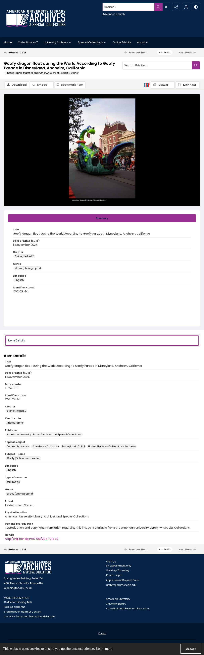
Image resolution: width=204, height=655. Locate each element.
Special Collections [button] (90, 42)
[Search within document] (196, 65)
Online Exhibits (122, 42)
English (19, 280)
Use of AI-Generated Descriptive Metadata (29, 616)
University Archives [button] (56, 42)
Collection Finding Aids (18, 602)
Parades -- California (45, 446)
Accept (191, 648)
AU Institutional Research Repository (128, 608)
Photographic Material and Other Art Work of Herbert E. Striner (42, 73)
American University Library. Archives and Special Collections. (44, 434)
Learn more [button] (104, 648)
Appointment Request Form (122, 580)
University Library (116, 603)
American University (118, 599)
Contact (102, 633)
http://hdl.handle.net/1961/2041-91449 (31, 539)
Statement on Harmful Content (22, 611)
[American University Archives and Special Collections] (28, 567)
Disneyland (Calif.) (73, 446)
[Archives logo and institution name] (36, 18)
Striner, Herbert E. (24, 256)
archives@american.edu (121, 585)
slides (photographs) (28, 268)
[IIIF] (147, 84)
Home (8, 42)
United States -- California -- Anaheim (112, 446)
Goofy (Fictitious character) (23, 458)
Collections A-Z (28, 42)
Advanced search (114, 14)
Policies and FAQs (14, 607)
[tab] (102, 218)
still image (13, 482)
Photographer (15, 422)
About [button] (141, 42)
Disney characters (18, 446)
